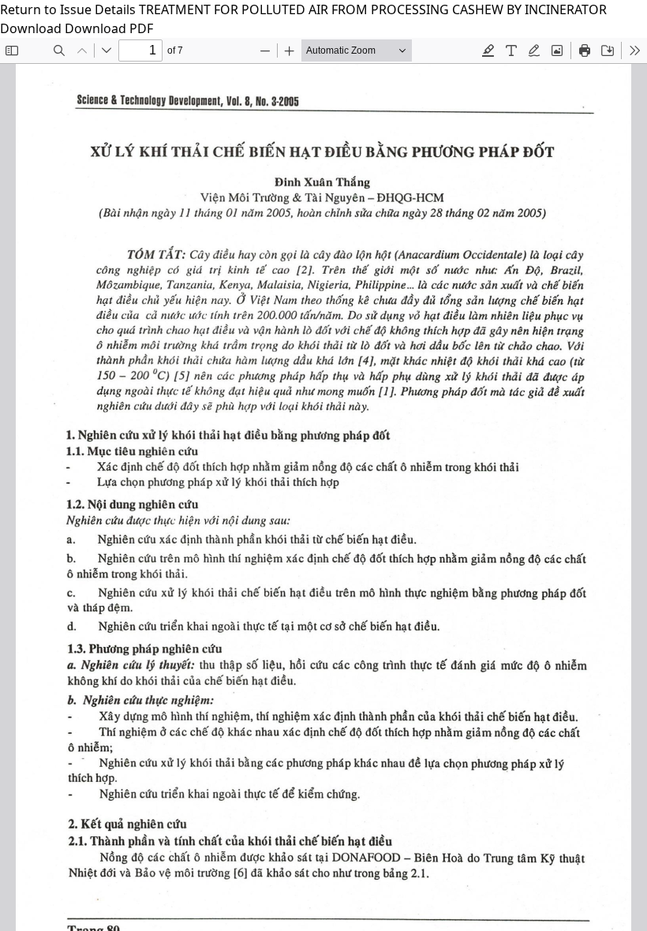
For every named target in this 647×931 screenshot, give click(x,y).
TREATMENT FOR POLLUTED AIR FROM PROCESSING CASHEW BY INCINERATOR (373, 9)
